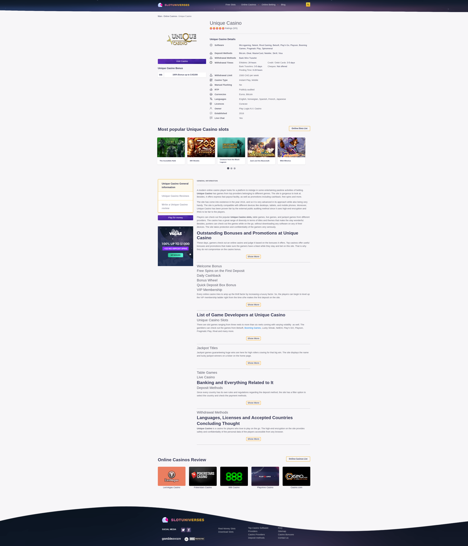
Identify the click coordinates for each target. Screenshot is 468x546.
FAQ (280, 528)
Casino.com (296, 487)
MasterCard (257, 53)
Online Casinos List (298, 458)
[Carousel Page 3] (235, 168)
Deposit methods (256, 538)
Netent (255, 45)
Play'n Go (284, 45)
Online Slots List (299, 128)
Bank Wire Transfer (248, 58)
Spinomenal (267, 48)
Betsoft (276, 45)
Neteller (267, 53)
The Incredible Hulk (168, 161)
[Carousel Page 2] (231, 168)
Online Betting (268, 4)
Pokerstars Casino (203, 487)
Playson (294, 45)
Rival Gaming (265, 45)
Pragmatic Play (254, 48)
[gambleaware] (171, 539)
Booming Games (252, 328)
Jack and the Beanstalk (259, 161)
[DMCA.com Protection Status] (196, 539)
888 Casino (234, 487)
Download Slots (226, 532)
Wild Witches (285, 161)
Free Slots (231, 4)
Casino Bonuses (286, 534)
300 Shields (194, 161)
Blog (283, 4)
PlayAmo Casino (265, 487)
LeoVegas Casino (171, 487)
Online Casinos (248, 4)
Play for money (175, 217)
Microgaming (245, 45)
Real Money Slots (226, 528)
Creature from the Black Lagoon (229, 161)
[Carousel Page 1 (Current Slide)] (228, 168)
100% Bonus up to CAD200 (185, 75)
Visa (280, 53)
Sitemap (282, 531)
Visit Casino (182, 61)
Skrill (275, 53)
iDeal (249, 53)
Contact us (283, 538)
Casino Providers (256, 534)
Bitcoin (242, 53)
